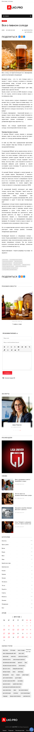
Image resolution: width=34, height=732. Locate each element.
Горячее (4, 574)
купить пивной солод (8, 266)
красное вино (6, 683)
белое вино (22, 665)
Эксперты (4, 581)
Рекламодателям (19, 730)
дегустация (25, 674)
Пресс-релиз (5, 544)
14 (23, 630)
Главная (4, 730)
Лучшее (4, 578)
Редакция (10, 730)
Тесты (4, 20)
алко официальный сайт (9, 653)
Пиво (19, 321)
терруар (5, 696)
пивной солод (26, 264)
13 (18, 630)
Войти (11, 1)
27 (18, 637)
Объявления (5, 604)
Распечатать (29, 32)
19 (13, 633)
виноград (20, 671)
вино (14, 671)
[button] (4, 347)
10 (4, 630)
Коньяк (3, 570)
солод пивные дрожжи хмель (10, 269)
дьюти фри (18, 677)
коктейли (20, 680)
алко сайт (21, 653)
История (12, 650)
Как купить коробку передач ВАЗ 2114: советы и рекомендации (23, 509)
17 (4, 633)
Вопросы (4, 596)
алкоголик (5, 259)
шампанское (26, 696)
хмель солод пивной (21, 266)
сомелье (15, 693)
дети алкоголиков (7, 263)
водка (18, 674)
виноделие (6, 674)
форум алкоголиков (7, 261)
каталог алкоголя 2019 (9, 680)
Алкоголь (14, 321)
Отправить (7, 372)
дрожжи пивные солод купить (10, 268)
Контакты (28, 730)
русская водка (7, 693)
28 (23, 637)
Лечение (4, 600)
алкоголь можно (22, 656)
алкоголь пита (6, 659)
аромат (20, 662)
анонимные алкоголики (16, 259)
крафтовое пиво (17, 683)
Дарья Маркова (17, 425)
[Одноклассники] (22, 37)
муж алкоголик (18, 261)
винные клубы (6, 671)
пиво (18, 153)
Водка (3, 552)
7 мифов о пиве (17, 324)
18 (9, 633)
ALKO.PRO (14, 727)
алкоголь (13, 656)
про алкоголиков (18, 263)
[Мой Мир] (24, 37)
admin (3, 30)
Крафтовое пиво (6, 563)
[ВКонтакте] (19, 37)
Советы (4, 592)
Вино (3, 555)
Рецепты (4, 589)
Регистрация (5, 1)
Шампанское (5, 566)
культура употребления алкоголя (11, 687)
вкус (12, 674)
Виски (3, 548)
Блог (3, 607)
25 (9, 637)
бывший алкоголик (7, 264)
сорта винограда (25, 693)
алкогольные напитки (19, 659)
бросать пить (17, 264)
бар (26, 662)
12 (13, 630)
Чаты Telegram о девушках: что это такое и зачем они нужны (23, 523)
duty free (5, 650)
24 (4, 637)
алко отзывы (21, 650)
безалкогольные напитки (9, 665)
